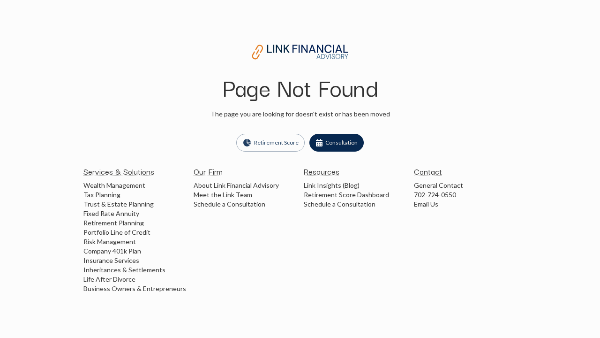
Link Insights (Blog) (332, 185)
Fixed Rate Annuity (111, 213)
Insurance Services (111, 260)
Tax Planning (101, 195)
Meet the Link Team (223, 195)
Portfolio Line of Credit (116, 232)
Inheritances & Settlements (124, 270)
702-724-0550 (435, 195)
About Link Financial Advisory (236, 185)
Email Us (426, 204)
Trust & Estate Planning (118, 204)
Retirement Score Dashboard (346, 195)
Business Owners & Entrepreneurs (134, 288)
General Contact (438, 185)
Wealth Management (114, 185)
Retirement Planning (113, 223)
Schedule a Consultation (229, 204)
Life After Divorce (109, 279)
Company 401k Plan (112, 251)
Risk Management (109, 242)
